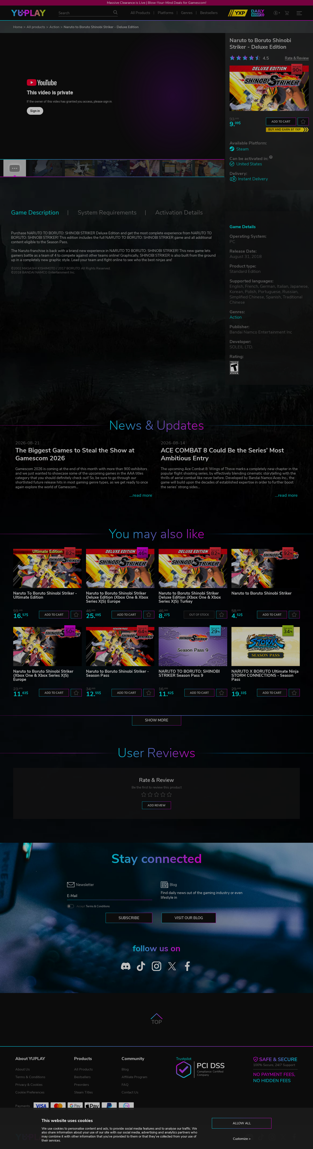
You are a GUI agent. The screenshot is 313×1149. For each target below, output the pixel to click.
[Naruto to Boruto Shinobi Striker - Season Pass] (120, 646)
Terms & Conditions (98, 906)
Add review (156, 805)
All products (36, 27)
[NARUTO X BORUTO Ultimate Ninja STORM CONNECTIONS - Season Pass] (265, 646)
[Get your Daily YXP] (257, 13)
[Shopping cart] (286, 13)
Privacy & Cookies (29, 1085)
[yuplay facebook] (187, 966)
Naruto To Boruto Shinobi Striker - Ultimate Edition (45, 595)
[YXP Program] (238, 13)
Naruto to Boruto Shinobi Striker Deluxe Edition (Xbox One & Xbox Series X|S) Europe (117, 597)
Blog (125, 1069)
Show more (156, 720)
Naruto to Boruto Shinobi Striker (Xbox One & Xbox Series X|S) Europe (43, 675)
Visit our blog (189, 918)
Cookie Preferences (30, 1092)
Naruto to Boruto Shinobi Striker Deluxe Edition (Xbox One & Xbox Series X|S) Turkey (190, 597)
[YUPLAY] (28, 13)
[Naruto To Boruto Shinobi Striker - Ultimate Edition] (47, 568)
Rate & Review (297, 58)
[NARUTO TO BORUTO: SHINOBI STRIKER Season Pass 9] (193, 646)
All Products (83, 1069)
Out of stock (199, 615)
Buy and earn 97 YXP (284, 130)
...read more (140, 495)
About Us (22, 1069)
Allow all (242, 1123)
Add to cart (280, 122)
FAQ (125, 1085)
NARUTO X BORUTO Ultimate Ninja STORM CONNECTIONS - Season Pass (265, 675)
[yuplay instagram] (156, 966)
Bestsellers (82, 1077)
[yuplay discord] (126, 966)
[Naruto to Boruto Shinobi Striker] (265, 568)
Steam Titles (83, 1092)
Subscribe (129, 918)
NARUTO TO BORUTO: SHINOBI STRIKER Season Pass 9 (189, 673)
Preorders (81, 1085)
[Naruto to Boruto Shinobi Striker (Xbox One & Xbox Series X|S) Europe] (47, 646)
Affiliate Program (134, 1077)
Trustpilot (183, 1058)
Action (54, 27)
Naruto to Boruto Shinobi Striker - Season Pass (117, 673)
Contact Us (130, 1092)
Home (17, 27)
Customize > (242, 1139)
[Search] (115, 12)
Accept (93, 906)
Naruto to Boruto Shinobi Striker (261, 593)
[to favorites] (303, 121)
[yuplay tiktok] (141, 966)
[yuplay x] (172, 966)
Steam (242, 149)
